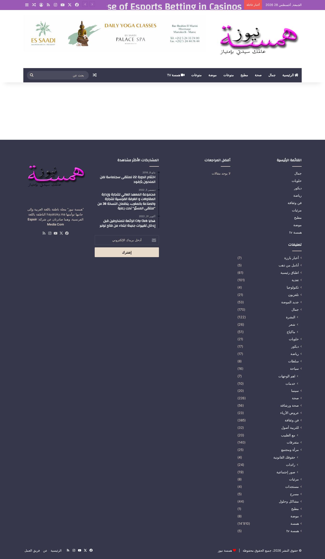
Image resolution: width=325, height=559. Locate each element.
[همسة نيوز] (258, 39)
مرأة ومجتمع (290, 450)
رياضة (297, 195)
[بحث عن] (31, 75)
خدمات (290, 383)
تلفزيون (293, 295)
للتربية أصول (290, 427)
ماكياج (291, 332)
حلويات (297, 181)
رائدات (290, 465)
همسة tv (174, 75)
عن (45, 550)
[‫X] (69, 5)
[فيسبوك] (76, 5)
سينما (295, 391)
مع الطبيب (288, 435)
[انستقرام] (55, 5)
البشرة (290, 317)
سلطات (293, 361)
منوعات (228, 75)
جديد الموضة (290, 302)
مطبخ (244, 75)
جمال (272, 75)
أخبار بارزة (291, 258)
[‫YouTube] (62, 5)
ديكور (298, 188)
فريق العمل (32, 550)
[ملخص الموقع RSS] (48, 5)
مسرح (294, 494)
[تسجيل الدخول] (41, 5)
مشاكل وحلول (289, 501)
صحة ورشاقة (289, 405)
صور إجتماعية (285, 472)
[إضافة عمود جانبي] (26, 5)
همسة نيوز (225, 550)
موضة (212, 75)
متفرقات (293, 442)
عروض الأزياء (289, 413)
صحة (258, 75)
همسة (295, 523)
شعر (292, 324)
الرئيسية (288, 75)
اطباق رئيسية (290, 273)
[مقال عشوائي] (34, 5)
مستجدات (292, 487)
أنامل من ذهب (289, 265)
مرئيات (297, 210)
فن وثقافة (295, 203)
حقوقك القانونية (284, 457)
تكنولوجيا (293, 287)
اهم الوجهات (286, 376)
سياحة (294, 368)
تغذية (295, 280)
